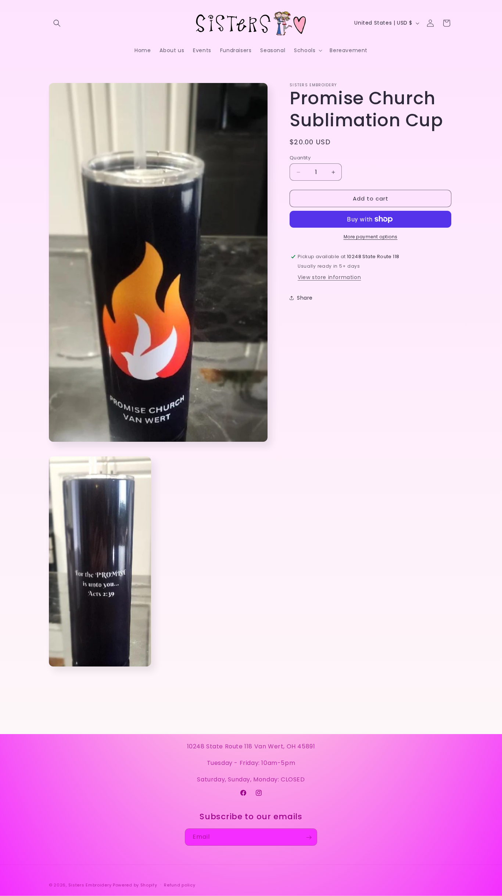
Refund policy (179, 885)
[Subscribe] (309, 837)
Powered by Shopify (135, 885)
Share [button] (305, 297)
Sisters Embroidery (90, 885)
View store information (329, 277)
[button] (57, 23)
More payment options (371, 237)
